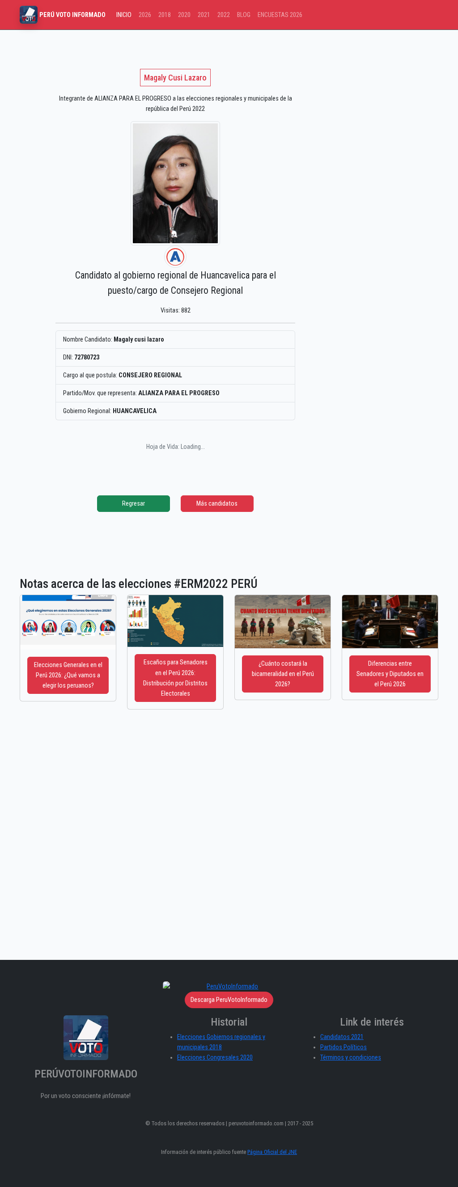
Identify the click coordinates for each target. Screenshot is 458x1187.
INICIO (123, 15)
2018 (164, 15)
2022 (223, 15)
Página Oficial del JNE (272, 1152)
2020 (184, 15)
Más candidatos (216, 503)
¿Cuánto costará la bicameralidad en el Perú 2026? (283, 674)
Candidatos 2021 (342, 1037)
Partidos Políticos (343, 1047)
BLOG (243, 15)
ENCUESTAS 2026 (280, 15)
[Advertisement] (229, 845)
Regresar (133, 503)
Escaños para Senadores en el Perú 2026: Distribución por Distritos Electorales (175, 678)
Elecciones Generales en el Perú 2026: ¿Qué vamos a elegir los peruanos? (68, 675)
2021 (204, 15)
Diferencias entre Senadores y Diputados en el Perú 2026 (390, 674)
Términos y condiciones (350, 1057)
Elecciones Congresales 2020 (215, 1057)
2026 (145, 15)
